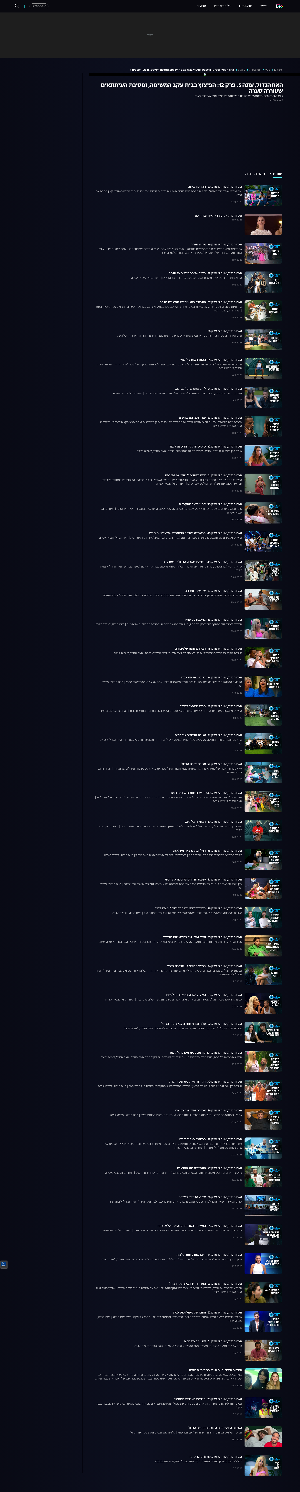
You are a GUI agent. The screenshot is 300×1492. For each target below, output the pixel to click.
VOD (267, 70)
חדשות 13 (245, 6)
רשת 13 (278, 70)
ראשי (264, 6)
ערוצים (201, 6)
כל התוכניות (222, 6)
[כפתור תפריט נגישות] (3, 1264)
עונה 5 (241, 70)
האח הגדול (255, 70)
